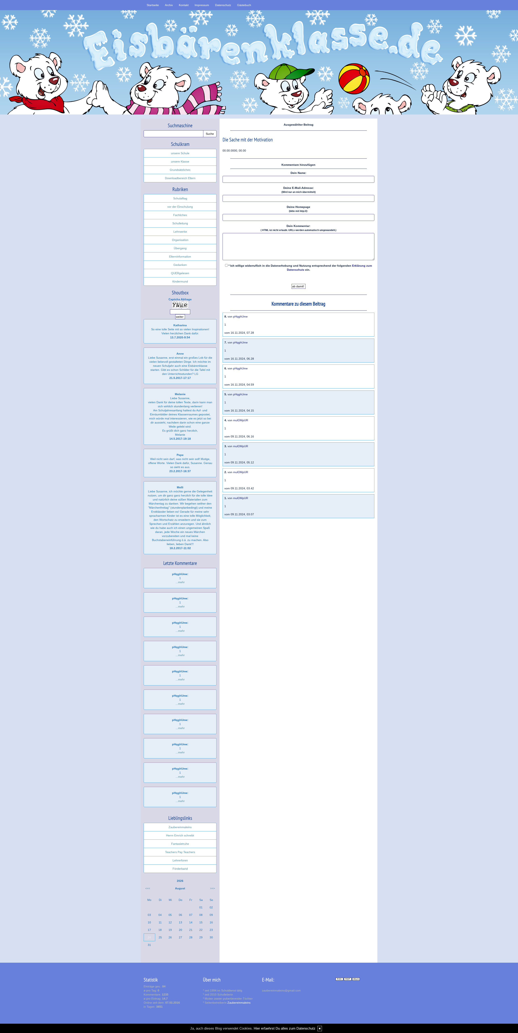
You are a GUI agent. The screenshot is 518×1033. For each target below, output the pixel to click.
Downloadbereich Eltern (180, 178)
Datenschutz (223, 5)
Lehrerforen (180, 860)
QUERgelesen (180, 273)
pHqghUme (240, 316)
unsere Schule (180, 153)
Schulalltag (180, 198)
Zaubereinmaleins (180, 827)
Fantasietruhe (180, 843)
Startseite (153, 5)
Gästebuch (244, 5)
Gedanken (180, 264)
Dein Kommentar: (298, 228)
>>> (212, 888)
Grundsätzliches (180, 169)
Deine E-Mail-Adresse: (298, 190)
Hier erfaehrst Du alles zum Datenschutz (284, 1028)
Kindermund (180, 281)
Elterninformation (180, 256)
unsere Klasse (180, 161)
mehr (181, 582)
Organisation (180, 240)
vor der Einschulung (180, 206)
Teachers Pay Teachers (180, 852)
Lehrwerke (180, 231)
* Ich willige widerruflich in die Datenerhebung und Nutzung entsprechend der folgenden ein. (300, 267)
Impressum (202, 5)
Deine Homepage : (298, 209)
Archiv (169, 5)
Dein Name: (298, 172)
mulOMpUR (240, 420)
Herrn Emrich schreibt (180, 835)
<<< (147, 888)
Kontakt (184, 5)
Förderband (180, 868)
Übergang (180, 248)
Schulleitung (180, 223)
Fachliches (180, 215)
